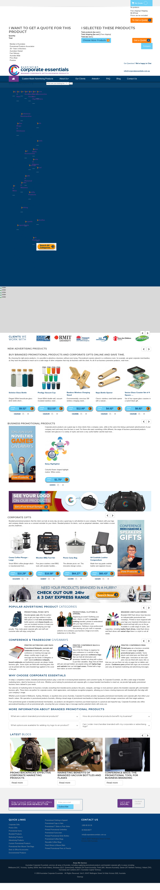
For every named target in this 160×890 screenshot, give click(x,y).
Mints (22, 107)
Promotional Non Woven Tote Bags (21, 846)
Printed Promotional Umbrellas (56, 830)
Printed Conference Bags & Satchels (86, 646)
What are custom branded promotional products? (34, 716)
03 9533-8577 (87, 830)
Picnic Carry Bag (70, 558)
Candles (31, 112)
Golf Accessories (29, 152)
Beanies (19, 103)
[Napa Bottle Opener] (109, 378)
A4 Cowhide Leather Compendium (99, 558)
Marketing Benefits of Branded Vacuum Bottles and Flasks (79, 775)
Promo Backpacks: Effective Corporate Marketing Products (30, 775)
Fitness (31, 128)
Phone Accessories (41, 93)
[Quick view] (28, 414)
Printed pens (126, 648)
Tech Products (36, 238)
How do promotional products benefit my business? (107, 716)
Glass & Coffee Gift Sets (14, 222)
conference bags (94, 655)
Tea (21, 109)
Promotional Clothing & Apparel (85, 613)
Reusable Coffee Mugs (53, 842)
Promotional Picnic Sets (36, 612)
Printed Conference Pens (133, 645)
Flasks (18, 172)
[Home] (14, 79)
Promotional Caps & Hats (54, 823)
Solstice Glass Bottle (18, 393)
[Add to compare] (23, 414)
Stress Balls (35, 150)
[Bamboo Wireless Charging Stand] (80, 378)
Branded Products (15, 834)
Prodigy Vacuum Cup (47, 393)
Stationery (28, 137)
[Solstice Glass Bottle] (22, 378)
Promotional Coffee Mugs (54, 839)
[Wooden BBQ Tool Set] (48, 543)
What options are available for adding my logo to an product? (40, 725)
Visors (18, 112)
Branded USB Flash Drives (134, 612)
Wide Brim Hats (18, 116)
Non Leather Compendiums (21, 245)
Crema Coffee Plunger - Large (18, 558)
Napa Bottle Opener (104, 393)
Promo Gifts (13, 828)
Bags (14, 92)
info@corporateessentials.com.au (94, 835)
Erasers (27, 105)
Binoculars (32, 110)
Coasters (15, 216)
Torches (39, 136)
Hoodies (23, 221)
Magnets (31, 212)
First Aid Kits (26, 194)
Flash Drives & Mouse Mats (55, 845)
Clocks (27, 103)
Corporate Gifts (14, 825)
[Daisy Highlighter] (57, 449)
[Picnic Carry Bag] (75, 543)
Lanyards (23, 153)
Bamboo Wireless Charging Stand (78, 393)
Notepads (19, 255)
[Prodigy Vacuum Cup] (51, 378)
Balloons (31, 201)
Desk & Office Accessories (18, 850)
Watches (23, 203)
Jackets (23, 223)
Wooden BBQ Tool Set (45, 558)
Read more (17, 782)
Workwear (24, 237)
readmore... (19, 526)
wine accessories (45, 620)
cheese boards (44, 622)
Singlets (23, 230)
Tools (38, 123)
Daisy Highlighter (52, 464)
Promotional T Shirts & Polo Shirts (57, 826)
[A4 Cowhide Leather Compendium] (102, 543)
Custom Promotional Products (19, 843)
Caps (18, 105)
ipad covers (81, 666)
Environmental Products (17, 853)
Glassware (20, 174)
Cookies (23, 100)
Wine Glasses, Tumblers (15, 260)
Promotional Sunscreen (53, 833)
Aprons (23, 214)
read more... (125, 360)
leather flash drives (128, 629)
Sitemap (80, 877)
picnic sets (35, 615)
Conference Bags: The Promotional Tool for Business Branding (121, 775)
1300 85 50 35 (87, 825)
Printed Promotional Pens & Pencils (58, 848)
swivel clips (125, 631)
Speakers (39, 105)
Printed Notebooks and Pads (38, 645)
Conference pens (118, 664)
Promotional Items (15, 831)
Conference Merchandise (26, 115)
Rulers (26, 135)
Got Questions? (137, 63)
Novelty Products (32, 193)
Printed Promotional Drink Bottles (57, 836)
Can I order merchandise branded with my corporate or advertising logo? (114, 725)
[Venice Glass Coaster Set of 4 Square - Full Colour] (138, 378)
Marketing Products (16, 837)
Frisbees (31, 203)
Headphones (36, 265)
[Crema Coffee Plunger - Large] (21, 543)
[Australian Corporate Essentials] (50, 70)
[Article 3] (113, 619)
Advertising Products (16, 840)
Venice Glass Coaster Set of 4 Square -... (137, 393)
